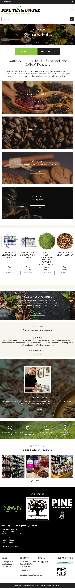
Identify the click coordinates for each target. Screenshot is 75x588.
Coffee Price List (48, 51)
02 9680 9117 (6, 2)
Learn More (37, 409)
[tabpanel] (37, 34)
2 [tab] (38, 42)
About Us (37, 314)
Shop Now (37, 101)
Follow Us (37, 481)
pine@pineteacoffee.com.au (31, 575)
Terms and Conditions (54, 585)
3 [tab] (40, 354)
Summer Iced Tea (8, 566)
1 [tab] (36, 42)
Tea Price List (26, 51)
